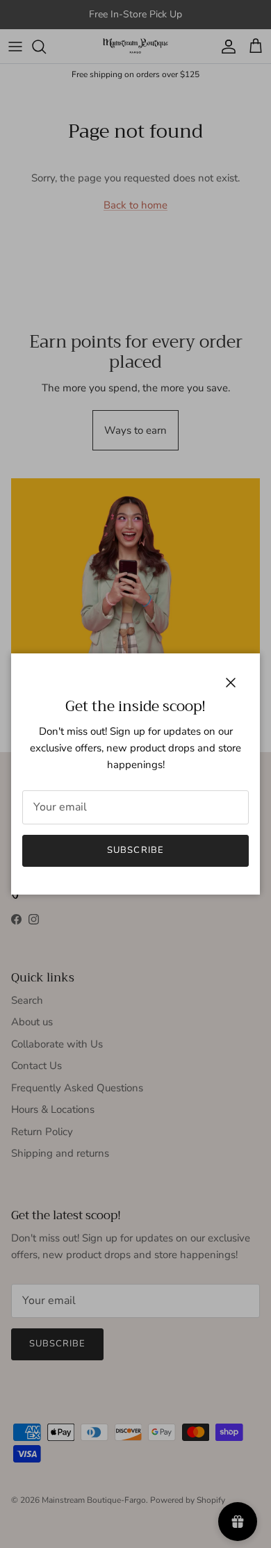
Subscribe (135, 850)
